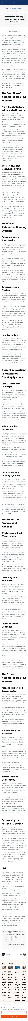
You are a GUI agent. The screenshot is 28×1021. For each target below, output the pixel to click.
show (18, 31)
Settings (14, 1012)
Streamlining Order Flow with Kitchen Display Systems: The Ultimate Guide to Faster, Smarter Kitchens (4, 984)
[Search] (2, 2)
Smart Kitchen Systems (13, 13)
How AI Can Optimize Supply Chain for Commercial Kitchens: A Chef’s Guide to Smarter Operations (10, 985)
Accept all (14, 1016)
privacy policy (20, 1009)
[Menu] (25, 2)
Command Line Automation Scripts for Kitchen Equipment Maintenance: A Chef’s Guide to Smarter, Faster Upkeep (24, 986)
